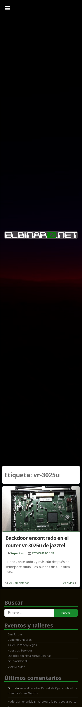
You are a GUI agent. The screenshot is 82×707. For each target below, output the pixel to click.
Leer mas (68, 583)
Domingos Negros (20, 640)
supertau (17, 553)
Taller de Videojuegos (22, 645)
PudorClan (14, 701)
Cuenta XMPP (16, 666)
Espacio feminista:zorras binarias (29, 656)
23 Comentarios (19, 583)
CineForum (15, 634)
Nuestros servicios (20, 650)
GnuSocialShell (18, 661)
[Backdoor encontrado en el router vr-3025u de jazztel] (41, 509)
